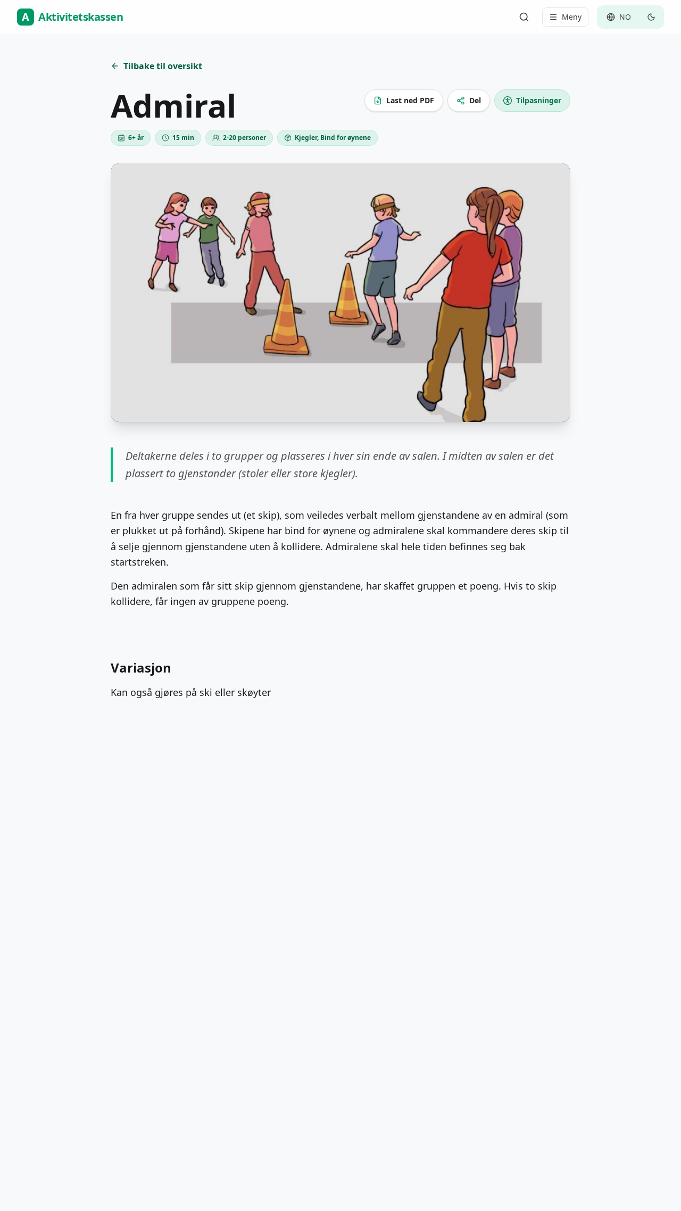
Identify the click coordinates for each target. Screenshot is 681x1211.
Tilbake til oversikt (162, 66)
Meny (572, 17)
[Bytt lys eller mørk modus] (651, 17)
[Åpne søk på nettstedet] (524, 17)
